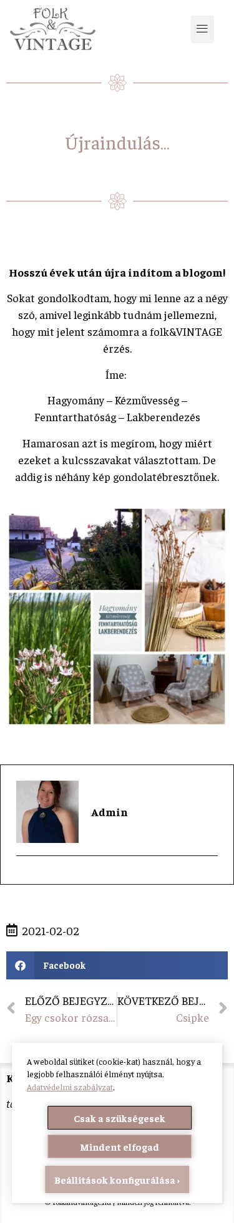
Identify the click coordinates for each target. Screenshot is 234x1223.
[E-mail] (24, 877)
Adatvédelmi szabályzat (70, 1087)
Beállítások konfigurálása (114, 1179)
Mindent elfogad (119, 1146)
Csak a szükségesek (119, 1117)
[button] (202, 29)
